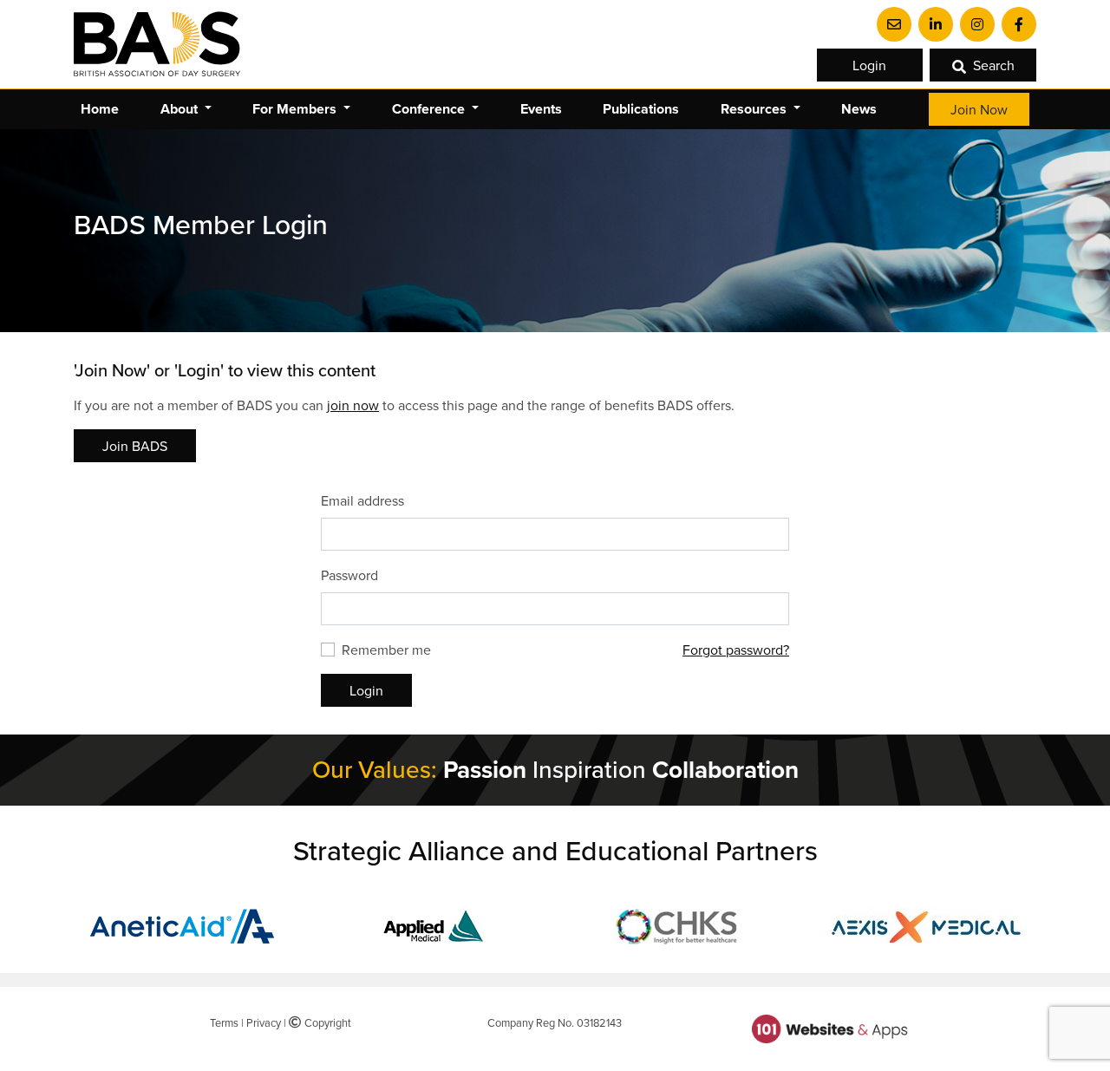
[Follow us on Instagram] (977, 24)
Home (100, 109)
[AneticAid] (184, 924)
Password (349, 574)
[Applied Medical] (432, 924)
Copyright (325, 1022)
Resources (755, 109)
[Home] (157, 44)
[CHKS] (679, 924)
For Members (296, 109)
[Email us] (894, 24)
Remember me (386, 649)
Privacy (263, 1022)
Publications (641, 109)
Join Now (979, 109)
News (859, 109)
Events (541, 109)
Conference (430, 109)
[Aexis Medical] (926, 924)
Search (994, 65)
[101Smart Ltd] (830, 1027)
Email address (362, 500)
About (180, 109)
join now (353, 405)
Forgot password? (735, 649)
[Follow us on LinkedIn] (935, 24)
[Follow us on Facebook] (1019, 24)
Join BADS (134, 445)
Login (869, 65)
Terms (224, 1022)
